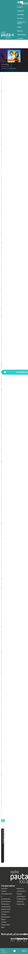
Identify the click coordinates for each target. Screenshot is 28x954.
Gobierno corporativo (21, 889)
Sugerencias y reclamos (5, 910)
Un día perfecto (3, 820)
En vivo (3, 950)
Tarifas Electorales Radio (5, 916)
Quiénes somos (4, 889)
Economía (20, 18)
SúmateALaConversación (10, 934)
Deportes (20, 31)
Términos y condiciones (5, 905)
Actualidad (20, 14)
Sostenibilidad (21, 34)
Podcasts (20, 7)
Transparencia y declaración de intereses (6, 897)
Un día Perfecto (5, 64)
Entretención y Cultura (21, 22)
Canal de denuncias (21, 902)
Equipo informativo (21, 895)
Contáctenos (21, 899)
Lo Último (20, 38)
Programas (20, 11)
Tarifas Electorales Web (5, 924)
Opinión (19, 27)
